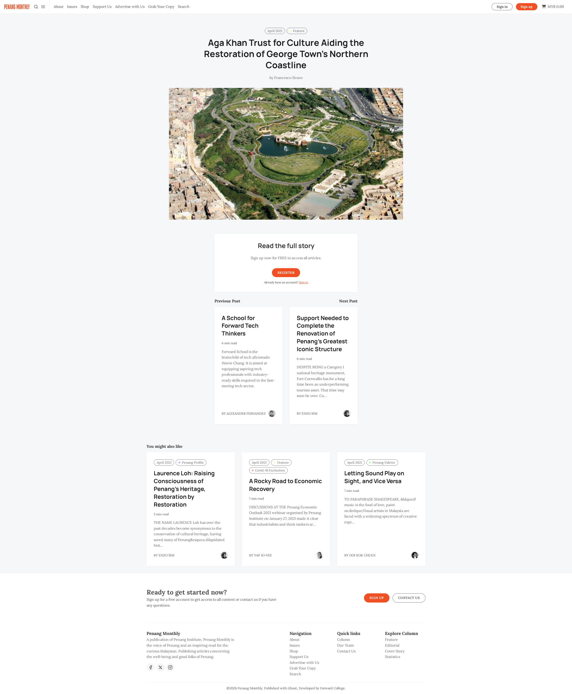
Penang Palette (383, 463)
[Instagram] (170, 667)
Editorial (392, 645)
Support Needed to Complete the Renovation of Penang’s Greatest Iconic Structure (323, 333)
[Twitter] (160, 667)
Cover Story (394, 651)
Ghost (292, 688)
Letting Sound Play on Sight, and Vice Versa (374, 477)
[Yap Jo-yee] (319, 555)
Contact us (409, 598)
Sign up (526, 7)
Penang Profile (193, 463)
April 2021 (274, 31)
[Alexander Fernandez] (272, 413)
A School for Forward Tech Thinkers (240, 325)
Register (286, 273)
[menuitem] (58, 7)
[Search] (36, 6)
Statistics (392, 656)
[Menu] (43, 6)
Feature (299, 31)
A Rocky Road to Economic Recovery (285, 485)
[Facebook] (151, 667)
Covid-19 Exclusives (270, 470)
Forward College (332, 688)
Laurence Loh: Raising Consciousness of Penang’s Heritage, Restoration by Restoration (184, 488)
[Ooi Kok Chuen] (415, 555)
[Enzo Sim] (347, 413)
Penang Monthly (250, 688)
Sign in (502, 7)
